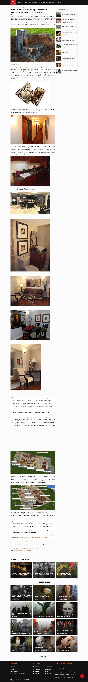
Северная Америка (34, 548)
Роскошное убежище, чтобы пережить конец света (33, 537)
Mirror (17, 64)
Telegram (28, 542)
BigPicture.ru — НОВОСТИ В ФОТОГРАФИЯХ (65, 665)
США (24, 550)
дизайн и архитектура (29, 7)
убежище (28, 550)
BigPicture (19, 7)
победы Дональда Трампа (22, 67)
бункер (16, 550)
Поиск (71, 2)
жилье (20, 550)
